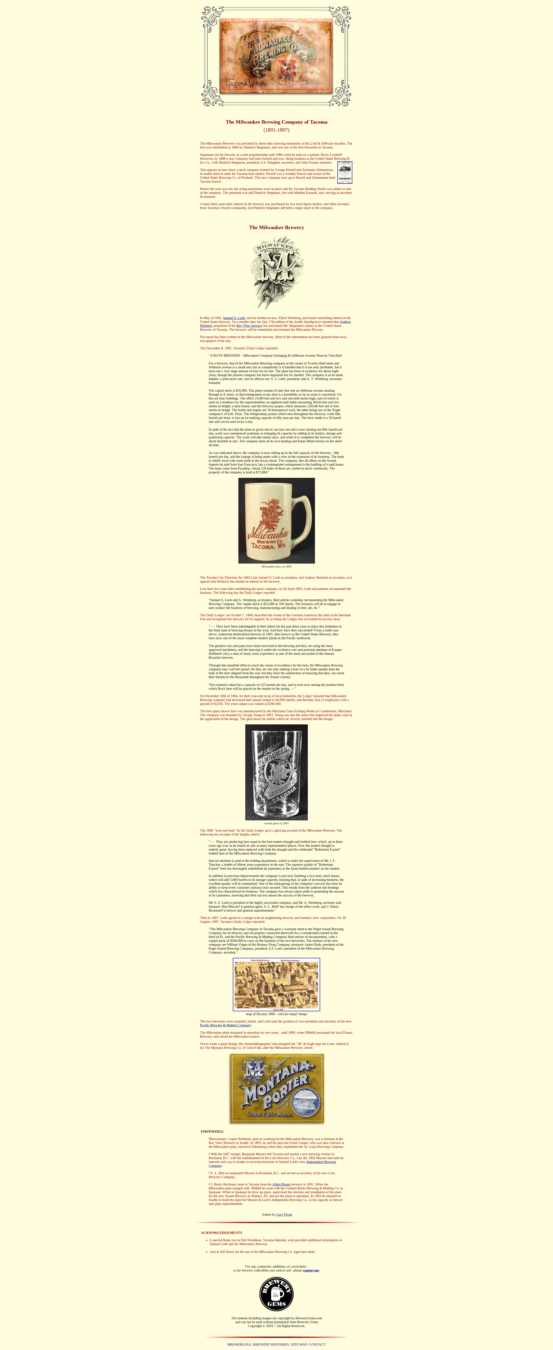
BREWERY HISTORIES (271, 1344)
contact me (311, 1270)
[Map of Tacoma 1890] (276, 1010)
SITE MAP (299, 1344)
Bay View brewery (249, 326)
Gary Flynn (284, 1214)
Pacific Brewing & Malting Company (225, 1025)
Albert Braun (281, 1184)
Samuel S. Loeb (234, 318)
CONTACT (317, 1344)
